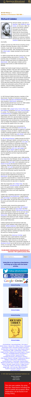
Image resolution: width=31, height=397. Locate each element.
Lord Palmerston (14, 196)
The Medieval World (14, 353)
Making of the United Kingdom (17, 352)
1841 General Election (8, 138)
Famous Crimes (13, 349)
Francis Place (22, 109)
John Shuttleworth (17, 99)
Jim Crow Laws (14, 367)
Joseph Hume (14, 109)
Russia (27, 352)
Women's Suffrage (12, 358)
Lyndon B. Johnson (24, 362)
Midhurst (23, 24)
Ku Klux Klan (6, 365)
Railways (7, 359)
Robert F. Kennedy (6, 364)
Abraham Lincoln (5, 243)
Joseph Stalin (6, 367)
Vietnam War (11, 346)
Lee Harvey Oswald (15, 370)
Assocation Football (17, 347)
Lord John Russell (14, 185)
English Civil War (5, 352)
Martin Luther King (15, 365)
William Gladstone (11, 226)
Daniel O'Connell (5, 164)
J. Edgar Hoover (24, 364)
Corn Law (10, 167)
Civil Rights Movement (8, 356)
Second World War (16, 344)
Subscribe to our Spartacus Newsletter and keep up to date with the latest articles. (15, 264)
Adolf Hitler (24, 365)
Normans (25, 347)
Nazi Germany (23, 353)
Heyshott (15, 24)
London (22, 57)
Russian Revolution (7, 361)
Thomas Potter (5, 99)
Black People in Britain (23, 349)
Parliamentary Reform (23, 358)
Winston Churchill (5, 362)
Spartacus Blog (24, 361)
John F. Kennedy (15, 362)
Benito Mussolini (23, 367)
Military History (19, 346)
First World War (6, 344)
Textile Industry (21, 359)
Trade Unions (13, 359)
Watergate (27, 346)
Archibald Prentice (6, 113)
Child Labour (4, 358)
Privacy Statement (16, 376)
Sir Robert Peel (26, 159)
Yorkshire (15, 40)
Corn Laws (25, 141)
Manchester (4, 62)
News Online (16, 379)
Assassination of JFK (7, 347)
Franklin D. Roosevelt (10, 368)
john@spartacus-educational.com (19, 250)
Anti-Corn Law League (18, 148)
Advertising (16, 378)
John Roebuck (4, 110)
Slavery (25, 356)
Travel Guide (16, 361)
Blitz (12, 350)
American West (4, 349)
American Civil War (17, 235)
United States (18, 350)
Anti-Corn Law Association (22, 110)
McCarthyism (18, 356)
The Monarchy (6, 350)
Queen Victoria (15, 364)
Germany (5, 353)
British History (3, 346)
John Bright (20, 134)
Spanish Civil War (20, 355)
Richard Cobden (15, 310)
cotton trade (6, 51)
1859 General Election (22, 210)
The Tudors (24, 344)
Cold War (24, 350)
